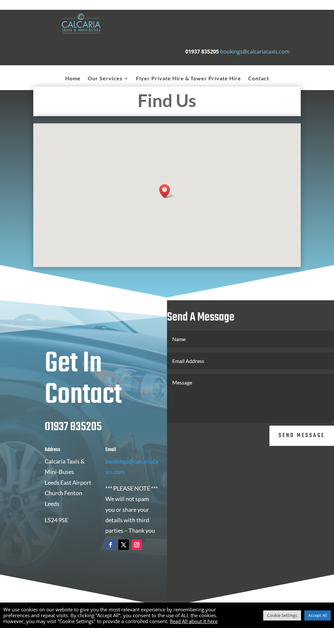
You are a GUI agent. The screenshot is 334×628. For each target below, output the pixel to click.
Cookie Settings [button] (282, 615)
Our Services (105, 78)
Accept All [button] (317, 615)
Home (73, 78)
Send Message (302, 435)
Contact (258, 78)
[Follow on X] (123, 545)
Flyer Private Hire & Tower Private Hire (188, 78)
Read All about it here (194, 621)
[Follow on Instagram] (136, 545)
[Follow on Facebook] (110, 545)
